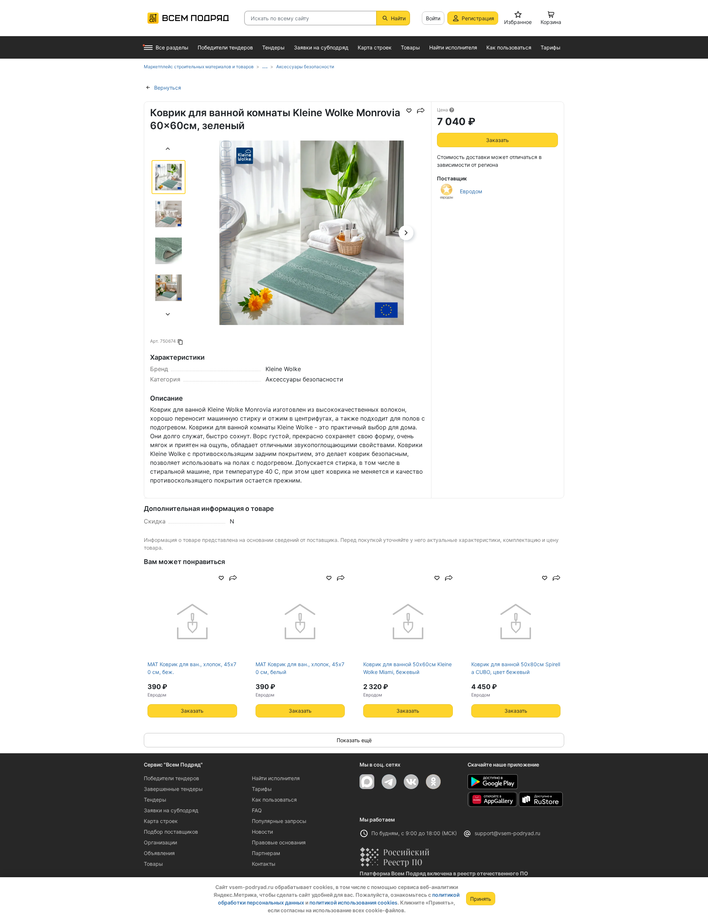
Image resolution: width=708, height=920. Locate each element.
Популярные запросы (279, 821)
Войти (433, 18)
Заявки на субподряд (171, 810)
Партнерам (266, 853)
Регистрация (478, 18)
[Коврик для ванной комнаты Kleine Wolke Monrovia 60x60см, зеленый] (311, 254)
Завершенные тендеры (173, 789)
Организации (160, 842)
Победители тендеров (171, 778)
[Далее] (168, 315)
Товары (153, 864)
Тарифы (262, 789)
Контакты (263, 864)
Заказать (497, 140)
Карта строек (161, 821)
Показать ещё (354, 740)
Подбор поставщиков (171, 832)
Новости (262, 832)
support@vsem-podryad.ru (507, 833)
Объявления (159, 853)
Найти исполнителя (276, 778)
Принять (480, 899)
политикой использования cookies (353, 902)
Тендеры (155, 799)
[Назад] (168, 149)
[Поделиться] (420, 110)
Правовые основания (279, 842)
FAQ (257, 810)
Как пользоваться (274, 799)
